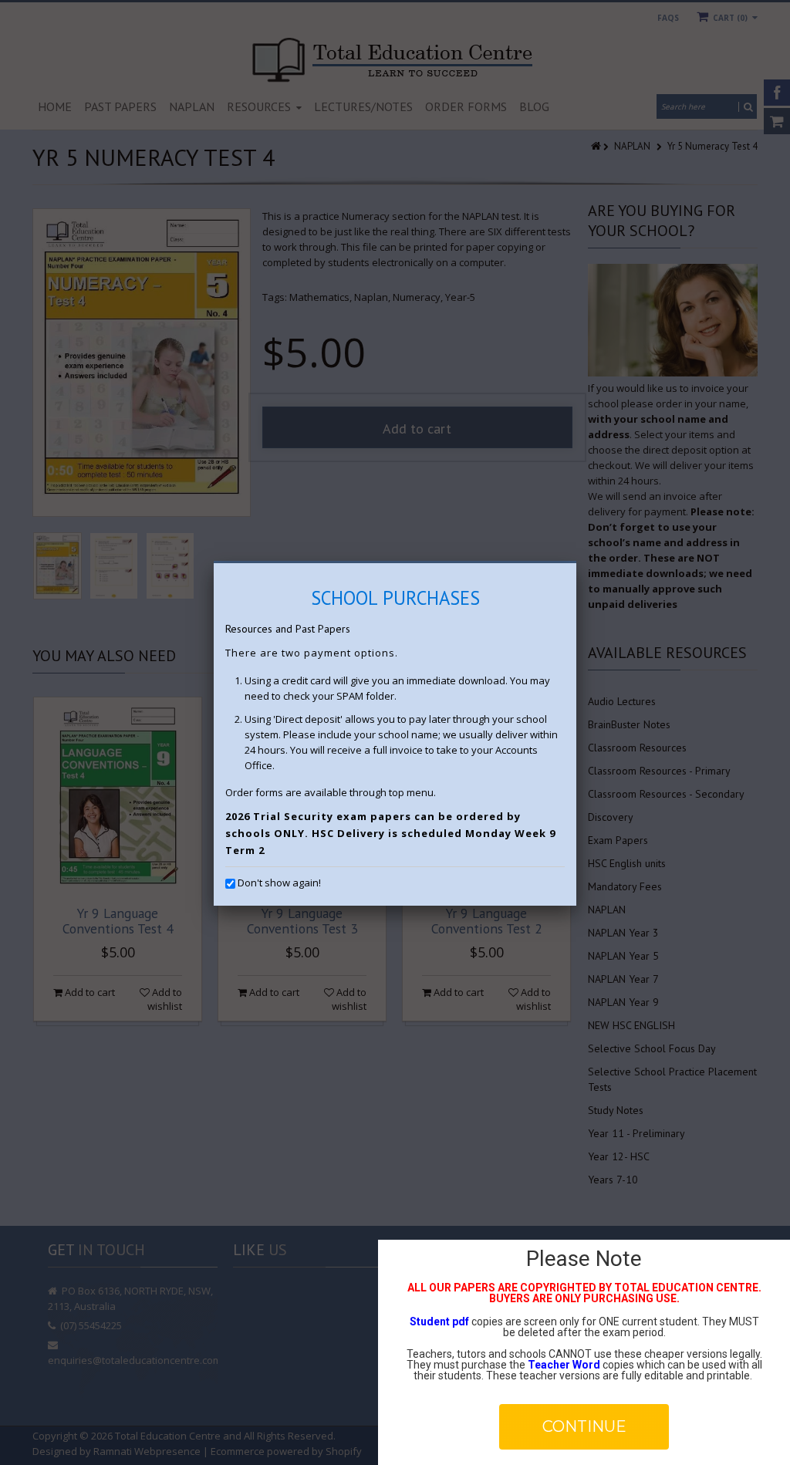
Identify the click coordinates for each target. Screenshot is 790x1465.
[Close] (576, 563)
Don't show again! (279, 882)
